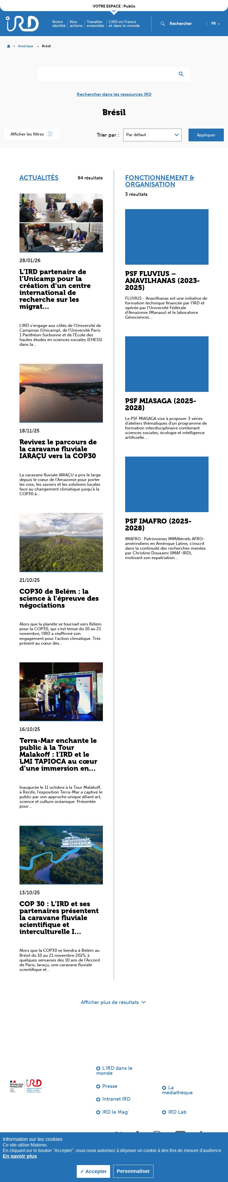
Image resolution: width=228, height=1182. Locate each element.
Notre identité (59, 24)
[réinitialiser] (168, 74)
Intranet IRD (116, 1098)
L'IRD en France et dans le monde (124, 24)
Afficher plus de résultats (110, 1002)
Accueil (8, 46)
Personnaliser (133, 1171)
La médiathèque (177, 1090)
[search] (186, 23)
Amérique (25, 46)
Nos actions (76, 24)
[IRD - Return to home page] (22, 23)
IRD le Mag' (115, 1112)
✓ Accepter (93, 1171)
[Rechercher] (182, 74)
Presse (109, 1086)
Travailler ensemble (95, 24)
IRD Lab (177, 1112)
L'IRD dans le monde (114, 1071)
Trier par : (108, 134)
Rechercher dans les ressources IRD (114, 94)
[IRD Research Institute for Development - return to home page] (25, 1086)
